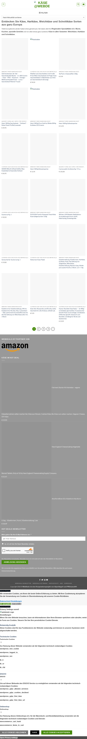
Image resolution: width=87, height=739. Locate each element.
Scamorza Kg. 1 (7, 214)
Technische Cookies (8, 637)
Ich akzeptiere (5, 604)
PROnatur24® (72, 587)
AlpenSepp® (58, 587)
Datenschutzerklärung (8, 571)
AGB (61, 583)
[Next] (53, 329)
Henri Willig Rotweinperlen (39, 169)
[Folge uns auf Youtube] (47, 580)
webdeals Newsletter (23, 583)
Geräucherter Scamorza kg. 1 (11, 260)
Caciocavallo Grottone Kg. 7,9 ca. (70, 169)
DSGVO (3, 674)
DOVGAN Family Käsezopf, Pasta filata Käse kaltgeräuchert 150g (43, 215)
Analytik (12, 625)
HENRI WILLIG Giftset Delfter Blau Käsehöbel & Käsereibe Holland (13, 170)
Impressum (68, 583)
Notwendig (4, 625)
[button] (3, 4)
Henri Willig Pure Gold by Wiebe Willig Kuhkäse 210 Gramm (43, 124)
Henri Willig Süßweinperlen (68, 123)
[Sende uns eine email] (45, 580)
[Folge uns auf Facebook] (40, 580)
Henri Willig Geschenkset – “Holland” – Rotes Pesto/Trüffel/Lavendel (14, 124)
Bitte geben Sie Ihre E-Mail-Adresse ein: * (16, 534)
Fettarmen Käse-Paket (37, 260)
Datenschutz (54, 583)
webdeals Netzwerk (40, 583)
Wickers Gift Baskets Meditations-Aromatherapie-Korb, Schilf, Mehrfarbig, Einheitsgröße (70, 216)
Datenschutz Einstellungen (11, 601)
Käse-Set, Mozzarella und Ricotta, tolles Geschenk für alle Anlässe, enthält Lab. (43, 310)
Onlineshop (4, 707)
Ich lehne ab (16, 604)
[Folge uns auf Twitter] (42, 580)
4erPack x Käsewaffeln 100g (68, 74)
